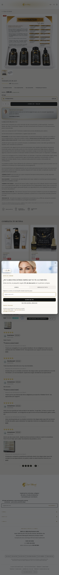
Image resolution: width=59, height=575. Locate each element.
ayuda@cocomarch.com (9, 311)
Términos (5, 305)
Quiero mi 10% (29, 299)
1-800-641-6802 (6, 310)
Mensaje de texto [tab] (43, 287)
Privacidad (10, 305)
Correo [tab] (16, 287)
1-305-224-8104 (17, 310)
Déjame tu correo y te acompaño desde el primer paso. (17, 291)
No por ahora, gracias (29, 303)
